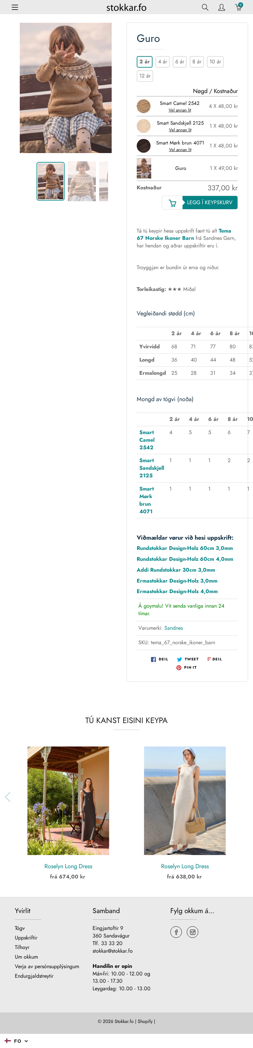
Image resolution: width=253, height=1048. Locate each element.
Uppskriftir (26, 937)
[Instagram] (192, 932)
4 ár (162, 61)
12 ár (145, 75)
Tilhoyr (22, 947)
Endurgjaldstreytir (34, 976)
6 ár (179, 61)
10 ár (215, 61)
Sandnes (173, 628)
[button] (243, 797)
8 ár (196, 61)
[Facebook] (176, 932)
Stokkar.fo (124, 1021)
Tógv (20, 928)
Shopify (145, 1021)
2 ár (144, 61)
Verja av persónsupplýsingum (47, 966)
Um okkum (26, 957)
